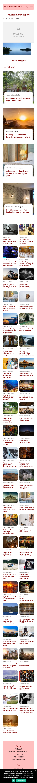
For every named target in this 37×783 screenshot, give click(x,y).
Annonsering (18, 768)
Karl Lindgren (19, 207)
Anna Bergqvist (18, 168)
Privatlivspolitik (21, 780)
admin (17, 19)
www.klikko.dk (20, 759)
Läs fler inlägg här (18, 60)
